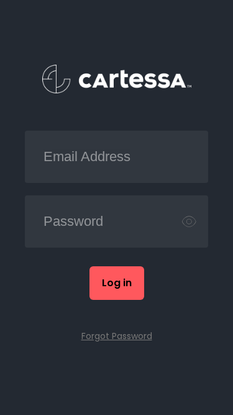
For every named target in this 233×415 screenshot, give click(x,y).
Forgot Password (116, 336)
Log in (117, 283)
